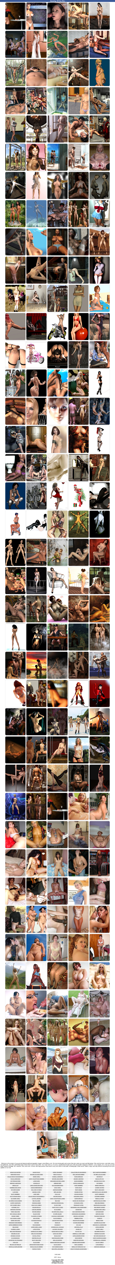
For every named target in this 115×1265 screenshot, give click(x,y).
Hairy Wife (36, 1194)
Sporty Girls (99, 1229)
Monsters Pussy (15, 1174)
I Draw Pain (78, 1209)
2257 (55, 1257)
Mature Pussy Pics (99, 1181)
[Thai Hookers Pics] (99, 847)
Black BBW (36, 1242)
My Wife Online (57, 1214)
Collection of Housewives (78, 1172)
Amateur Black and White (99, 1192)
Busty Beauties (36, 1240)
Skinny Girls (36, 1176)
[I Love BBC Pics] (57, 932)
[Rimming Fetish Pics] (99, 1101)
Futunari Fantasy (36, 1220)
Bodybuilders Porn (57, 1238)
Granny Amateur (78, 1179)
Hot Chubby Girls (15, 1205)
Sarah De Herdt (57, 1233)
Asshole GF (36, 1183)
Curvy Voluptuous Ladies (57, 1198)
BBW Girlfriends (99, 1203)
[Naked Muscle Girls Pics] (36, 876)
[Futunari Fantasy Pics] (36, 1017)
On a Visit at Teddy (36, 1190)
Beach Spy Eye (99, 1179)
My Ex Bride (57, 1209)
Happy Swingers (99, 1194)
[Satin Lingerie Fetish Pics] (78, 932)
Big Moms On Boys (100, 1231)
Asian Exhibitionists (36, 1187)
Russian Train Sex (99, 1216)
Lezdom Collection (99, 1222)
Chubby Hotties (99, 1187)
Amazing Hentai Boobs (78, 1242)
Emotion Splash (36, 1238)
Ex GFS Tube (57, 1205)
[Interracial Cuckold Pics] (36, 1073)
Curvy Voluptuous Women (36, 1179)
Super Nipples (79, 1198)
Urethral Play (78, 1227)
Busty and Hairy (99, 1190)
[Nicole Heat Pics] (99, 932)
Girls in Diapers (57, 1240)
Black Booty (57, 1244)
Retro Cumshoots (78, 1183)
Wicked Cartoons (78, 1216)
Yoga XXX (15, 1242)
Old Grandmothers (57, 1185)
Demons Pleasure (99, 1233)
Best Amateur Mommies (99, 1172)
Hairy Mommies (78, 1185)
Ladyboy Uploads (57, 1229)
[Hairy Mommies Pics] (15, 904)
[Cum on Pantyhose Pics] (57, 988)
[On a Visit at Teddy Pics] (15, 960)
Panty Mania (78, 1190)
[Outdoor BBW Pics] (78, 1017)
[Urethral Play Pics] (99, 904)
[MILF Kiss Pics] (78, 904)
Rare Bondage (78, 1176)
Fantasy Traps (36, 1249)
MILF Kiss (57, 1200)
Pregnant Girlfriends (15, 1222)
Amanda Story (36, 1192)
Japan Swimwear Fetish (15, 1225)
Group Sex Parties (15, 1172)
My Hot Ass (78, 1231)
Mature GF (100, 1176)
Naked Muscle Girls (57, 1231)
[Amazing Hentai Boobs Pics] (57, 1073)
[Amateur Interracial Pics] (15, 876)
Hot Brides (99, 1183)
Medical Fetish (99, 1198)
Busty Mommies (15, 1194)
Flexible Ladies (15, 1229)
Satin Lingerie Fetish (78, 1236)
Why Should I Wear (15, 1214)
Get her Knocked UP (99, 1236)
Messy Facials (57, 1174)
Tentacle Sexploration (15, 1246)
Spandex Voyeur (15, 1236)
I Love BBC (15, 1192)
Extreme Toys (15, 1207)
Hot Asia (78, 1225)
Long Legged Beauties (36, 1185)
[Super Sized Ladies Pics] (78, 960)
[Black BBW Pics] (15, 1017)
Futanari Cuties (78, 1203)
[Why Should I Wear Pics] (36, 960)
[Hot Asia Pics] (57, 876)
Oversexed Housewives (78, 1214)
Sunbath (99, 1218)
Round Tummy (15, 1216)
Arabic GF (78, 1229)
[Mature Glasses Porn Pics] (57, 960)
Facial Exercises (15, 1179)
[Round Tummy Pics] (99, 819)
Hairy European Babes (99, 1238)
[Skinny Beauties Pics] (36, 1101)
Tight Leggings (78, 1244)
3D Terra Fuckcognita (15, 1200)
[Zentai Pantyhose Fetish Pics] (99, 876)
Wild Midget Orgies (99, 1207)
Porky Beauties (15, 1211)
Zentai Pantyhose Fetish (36, 1244)
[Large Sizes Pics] (36, 1130)
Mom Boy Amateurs (15, 1183)
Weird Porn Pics (99, 1185)
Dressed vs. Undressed (99, 1225)
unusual (18, 1163)
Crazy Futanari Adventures (78, 1249)
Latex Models (99, 1244)
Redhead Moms (36, 1203)
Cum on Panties (78, 1194)
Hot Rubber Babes (57, 1246)
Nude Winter (78, 1238)
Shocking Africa (78, 1196)
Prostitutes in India (78, 1220)
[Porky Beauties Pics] (15, 847)
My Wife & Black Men (99, 1174)
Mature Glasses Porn (36, 1174)
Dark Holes (78, 1187)
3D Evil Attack (36, 1236)
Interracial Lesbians (99, 1240)
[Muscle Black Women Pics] (36, 988)
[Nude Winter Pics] (57, 1101)
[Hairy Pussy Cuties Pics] (15, 932)
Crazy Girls (57, 1187)
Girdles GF (15, 1185)
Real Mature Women (78, 1174)
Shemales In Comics (36, 1231)
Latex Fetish (36, 1229)
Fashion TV (58, 1225)
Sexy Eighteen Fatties (78, 1211)
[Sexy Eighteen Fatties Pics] (99, 1017)
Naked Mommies (78, 1181)
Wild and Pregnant (15, 1231)
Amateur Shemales (99, 1246)
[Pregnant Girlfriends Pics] (15, 1130)
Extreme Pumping (100, 1196)
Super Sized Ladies (36, 1227)
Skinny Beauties (15, 1220)
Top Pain (36, 1222)
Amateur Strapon (15, 1209)
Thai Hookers (36, 1225)
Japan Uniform (99, 1227)
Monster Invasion (78, 1240)
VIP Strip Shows (15, 1190)
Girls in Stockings (36, 1233)
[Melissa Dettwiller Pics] (57, 1130)
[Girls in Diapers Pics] (78, 847)
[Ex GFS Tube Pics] (57, 847)
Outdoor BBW (100, 1211)
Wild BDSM (15, 1227)
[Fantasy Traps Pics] (15, 1045)
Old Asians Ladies (15, 1218)
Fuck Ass (57, 1194)
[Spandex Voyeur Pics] (78, 1073)
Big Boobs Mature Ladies (57, 1181)
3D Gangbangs (15, 1238)
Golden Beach (36, 1207)
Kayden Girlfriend (78, 1222)
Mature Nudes (57, 1196)
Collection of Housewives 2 (36, 1196)
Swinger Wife (57, 1183)
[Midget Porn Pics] (78, 1130)
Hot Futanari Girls (15, 1196)
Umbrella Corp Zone (79, 1233)
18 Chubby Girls (15, 1198)
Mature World (36, 1211)
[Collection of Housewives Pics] (99, 1130)
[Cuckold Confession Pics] (36, 904)
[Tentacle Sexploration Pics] (36, 1045)
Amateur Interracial (57, 1203)
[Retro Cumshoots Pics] (99, 1073)
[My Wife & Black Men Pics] (99, 1045)
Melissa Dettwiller (15, 1244)
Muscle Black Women (36, 1246)
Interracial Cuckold (57, 1227)
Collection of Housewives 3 (15, 1176)
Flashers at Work (36, 1216)
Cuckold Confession (58, 1216)
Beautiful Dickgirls (57, 1249)
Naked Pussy (36, 1172)
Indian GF (57, 1222)
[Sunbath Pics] (15, 988)
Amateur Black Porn (100, 1200)
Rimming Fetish (78, 1218)
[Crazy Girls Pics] (68, 1158)
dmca (59, 1257)
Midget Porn (99, 1220)
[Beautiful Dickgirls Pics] (57, 904)
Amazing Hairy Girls (99, 1209)
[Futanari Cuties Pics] (78, 819)
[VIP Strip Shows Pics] (78, 876)
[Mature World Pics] (36, 847)
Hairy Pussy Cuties (57, 1207)
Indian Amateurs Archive (57, 1242)
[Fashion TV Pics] (15, 1101)
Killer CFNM (36, 1214)
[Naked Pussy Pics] (57, 1045)
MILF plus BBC (36, 1200)
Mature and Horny (57, 1179)
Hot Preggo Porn (15, 1181)
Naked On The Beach (78, 1200)
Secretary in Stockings (15, 1240)
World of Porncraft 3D (78, 1246)
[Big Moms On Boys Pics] (78, 1045)
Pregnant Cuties (78, 1205)
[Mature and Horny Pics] (57, 1017)
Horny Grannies (57, 1172)
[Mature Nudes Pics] (15, 1073)
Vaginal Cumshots (57, 1176)
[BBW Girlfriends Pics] (78, 988)
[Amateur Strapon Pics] (99, 960)
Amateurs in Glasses (100, 1205)
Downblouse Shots (15, 1187)
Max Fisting (36, 1218)
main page (57, 1254)
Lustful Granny (36, 1198)
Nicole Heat (57, 1236)
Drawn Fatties (79, 1192)
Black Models (57, 1218)
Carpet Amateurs (15, 1203)
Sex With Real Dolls (57, 1211)
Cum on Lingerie (36, 1209)
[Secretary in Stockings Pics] (47, 1158)
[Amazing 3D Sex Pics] (57, 819)
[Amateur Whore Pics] (99, 988)
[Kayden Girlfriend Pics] (78, 1101)
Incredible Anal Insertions (78, 1207)
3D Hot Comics (100, 1242)
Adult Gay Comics (36, 1205)
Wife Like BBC (57, 1192)
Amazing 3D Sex (15, 1233)
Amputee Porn (100, 1214)
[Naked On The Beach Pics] (36, 932)
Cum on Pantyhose (57, 1220)
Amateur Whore (57, 1190)
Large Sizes (36, 1181)
